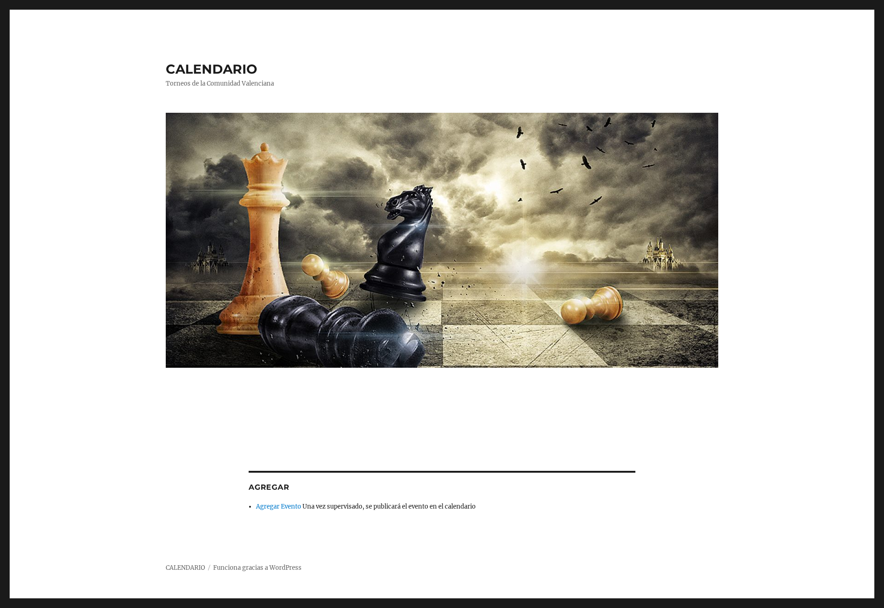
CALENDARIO (211, 69)
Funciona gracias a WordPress (257, 568)
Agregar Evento (278, 506)
